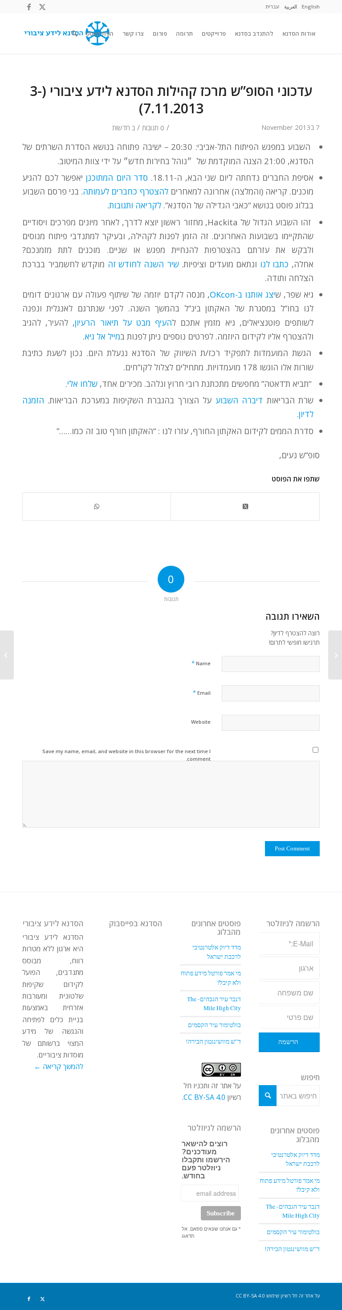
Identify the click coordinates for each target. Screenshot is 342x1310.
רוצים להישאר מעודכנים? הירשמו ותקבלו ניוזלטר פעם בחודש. (206, 1160)
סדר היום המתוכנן (115, 177)
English (311, 6)
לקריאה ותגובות (135, 205)
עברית (272, 6)
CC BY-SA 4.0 (204, 1097)
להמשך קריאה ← (58, 1066)
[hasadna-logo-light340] (66, 33)
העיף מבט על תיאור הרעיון (123, 322)
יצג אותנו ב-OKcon (242, 294)
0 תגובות (153, 127)
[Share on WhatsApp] (97, 506)
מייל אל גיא (102, 336)
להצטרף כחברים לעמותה (125, 191)
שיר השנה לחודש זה (143, 263)
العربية (290, 6)
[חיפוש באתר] (74, 33)
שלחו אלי (82, 383)
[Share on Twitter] (245, 506)
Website (201, 721)
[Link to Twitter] (42, 6)
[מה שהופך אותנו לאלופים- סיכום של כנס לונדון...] (335, 655)
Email (202, 692)
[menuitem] (310, 6)
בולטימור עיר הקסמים (293, 1232)
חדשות (121, 127)
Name (201, 663)
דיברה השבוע (239, 400)
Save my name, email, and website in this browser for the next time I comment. (126, 755)
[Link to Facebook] (29, 6)
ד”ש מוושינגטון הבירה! (292, 1249)
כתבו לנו (274, 263)
